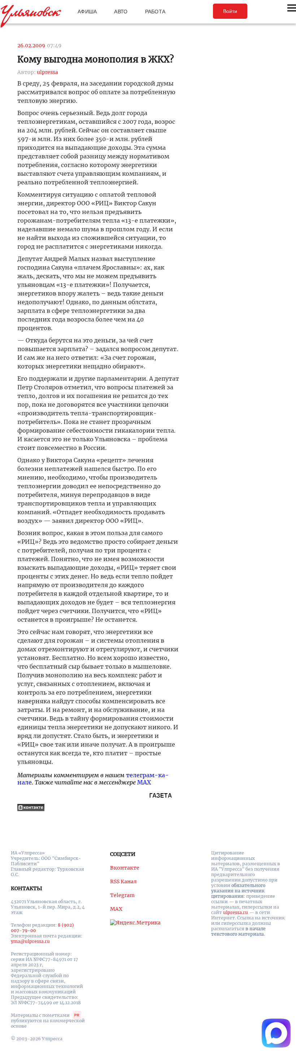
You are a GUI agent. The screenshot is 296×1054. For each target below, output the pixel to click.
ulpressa (47, 72)
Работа (155, 11)
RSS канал (123, 881)
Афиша (87, 11)
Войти (230, 11)
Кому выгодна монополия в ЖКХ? (95, 59)
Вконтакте (124, 868)
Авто (120, 11)
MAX (144, 782)
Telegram (122, 895)
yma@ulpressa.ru (30, 941)
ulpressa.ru (235, 912)
